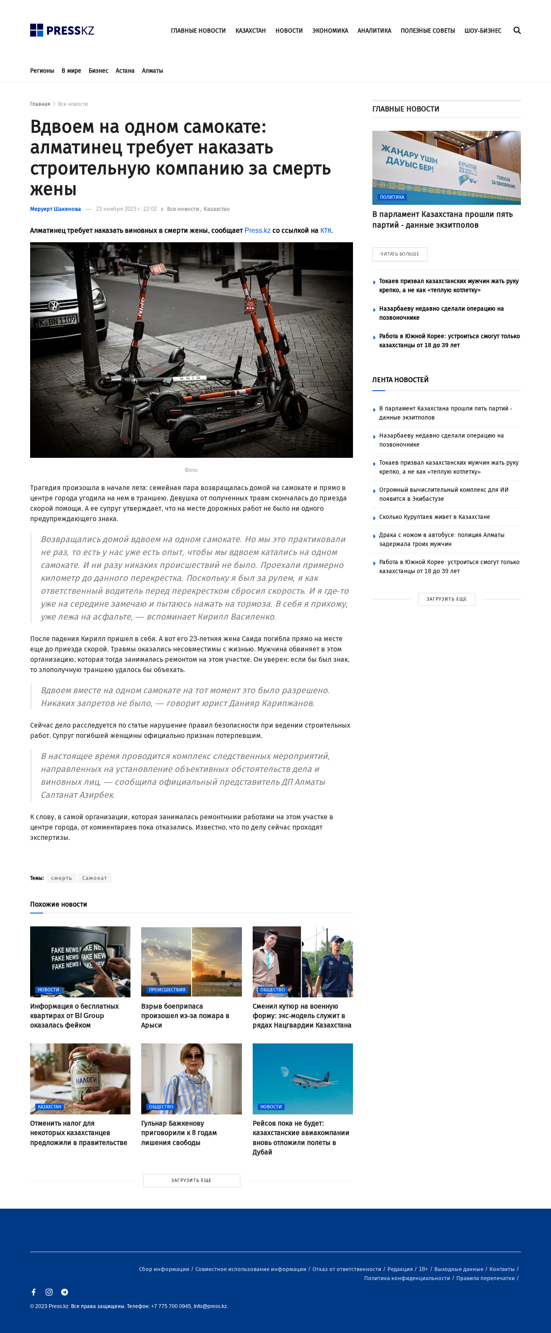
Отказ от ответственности (348, 1269)
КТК (325, 230)
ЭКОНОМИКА (330, 30)
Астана (125, 70)
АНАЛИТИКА (374, 30)
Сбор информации (165, 1269)
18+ (424, 1269)
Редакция (400, 1269)
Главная (40, 104)
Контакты (502, 1269)
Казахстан (217, 209)
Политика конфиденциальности (408, 1278)
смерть (61, 878)
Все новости (73, 104)
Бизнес (98, 70)
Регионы (42, 70)
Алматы (152, 70)
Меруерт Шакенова (55, 209)
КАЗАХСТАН (250, 30)
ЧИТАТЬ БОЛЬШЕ (400, 254)
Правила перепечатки (486, 1278)
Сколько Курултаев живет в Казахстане (434, 517)
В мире (71, 70)
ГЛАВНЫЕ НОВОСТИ (198, 30)
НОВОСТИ (289, 30)
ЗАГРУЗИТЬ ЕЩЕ (191, 1180)
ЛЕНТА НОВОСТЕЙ (400, 380)
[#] (62, 28)
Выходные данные (459, 1269)
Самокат (94, 878)
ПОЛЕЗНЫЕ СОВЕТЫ (428, 30)
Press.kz (258, 230)
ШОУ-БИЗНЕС (482, 30)
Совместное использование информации (251, 1269)
